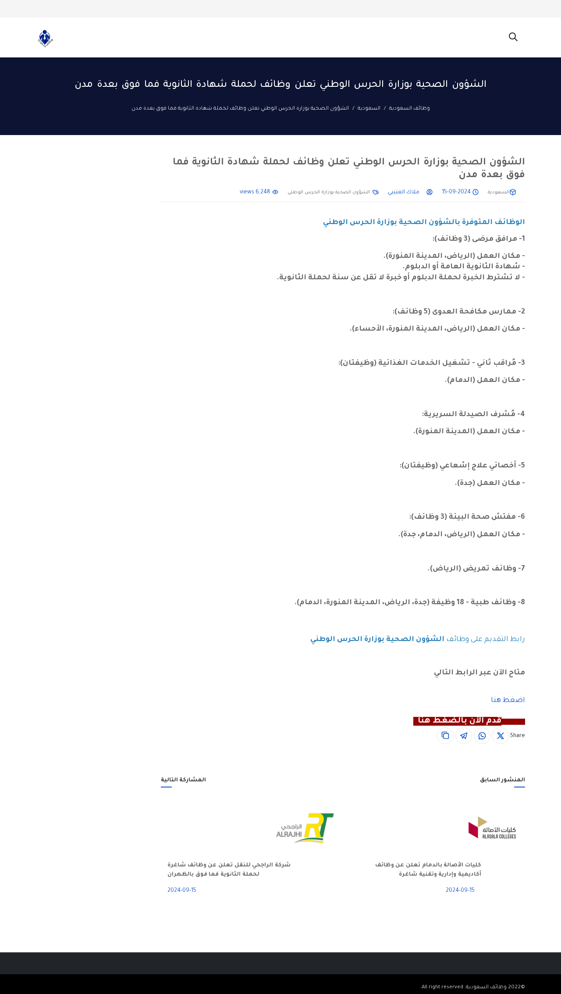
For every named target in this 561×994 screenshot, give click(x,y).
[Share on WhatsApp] (482, 735)
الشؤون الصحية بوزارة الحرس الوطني (329, 192)
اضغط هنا (508, 701)
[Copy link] (445, 735)
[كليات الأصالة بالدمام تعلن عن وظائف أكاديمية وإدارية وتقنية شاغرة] (503, 828)
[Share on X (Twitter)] (500, 735)
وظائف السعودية (409, 109)
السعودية (369, 109)
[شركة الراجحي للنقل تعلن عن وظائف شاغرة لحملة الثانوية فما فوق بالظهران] (316, 828)
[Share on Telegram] (463, 735)
